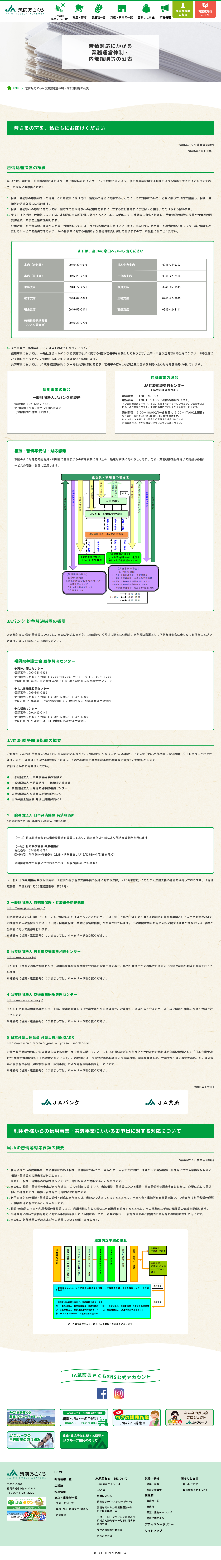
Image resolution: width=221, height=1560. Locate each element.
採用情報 (60, 1492)
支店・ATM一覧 (65, 1503)
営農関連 (61, 1514)
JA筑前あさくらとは (108, 1484)
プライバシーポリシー (159, 1524)
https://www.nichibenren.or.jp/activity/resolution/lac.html (48, 1043)
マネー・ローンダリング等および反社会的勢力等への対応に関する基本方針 (116, 1520)
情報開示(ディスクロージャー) (114, 1501)
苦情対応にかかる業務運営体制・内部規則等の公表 (116, 1509)
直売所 (150, 1506)
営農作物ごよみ (155, 1518)
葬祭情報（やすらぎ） (195, 1489)
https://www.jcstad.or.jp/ (25, 1000)
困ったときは (104, 1535)
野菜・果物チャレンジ (159, 1512)
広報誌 (58, 1485)
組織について (104, 1495)
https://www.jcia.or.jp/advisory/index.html (37, 821)
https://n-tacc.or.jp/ (21, 957)
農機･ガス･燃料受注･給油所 (72, 1509)
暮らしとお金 (190, 1484)
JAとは (101, 1489)
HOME (16, 88)
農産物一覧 (153, 1500)
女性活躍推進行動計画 (109, 1530)
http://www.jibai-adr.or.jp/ (26, 908)
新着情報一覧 (63, 1479)
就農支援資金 (154, 1489)
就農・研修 (153, 1484)
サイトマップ (153, 1531)
